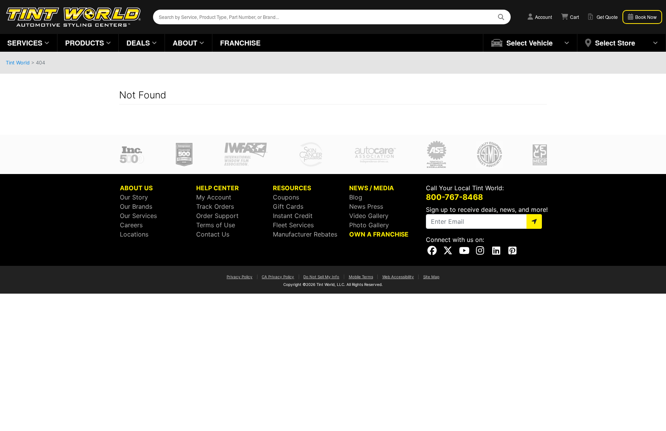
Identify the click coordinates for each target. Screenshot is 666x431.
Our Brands (136, 206)
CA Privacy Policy (278, 276)
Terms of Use (215, 225)
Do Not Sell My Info (321, 276)
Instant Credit (293, 216)
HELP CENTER (217, 188)
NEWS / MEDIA (371, 188)
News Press (366, 206)
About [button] (185, 43)
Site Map (431, 276)
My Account (213, 197)
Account (543, 17)
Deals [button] (138, 43)
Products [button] (84, 43)
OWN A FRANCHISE (379, 234)
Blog (355, 197)
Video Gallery (368, 216)
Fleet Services (293, 225)
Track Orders (215, 206)
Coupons (286, 197)
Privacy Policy (239, 276)
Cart (574, 17)
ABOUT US (136, 188)
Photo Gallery (369, 225)
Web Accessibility (398, 276)
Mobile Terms (361, 276)
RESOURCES (292, 188)
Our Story (134, 197)
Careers (131, 225)
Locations (134, 234)
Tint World (18, 63)
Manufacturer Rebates (305, 234)
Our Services (138, 216)
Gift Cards (288, 206)
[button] (530, 43)
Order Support (217, 216)
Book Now (645, 17)
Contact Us (212, 234)
